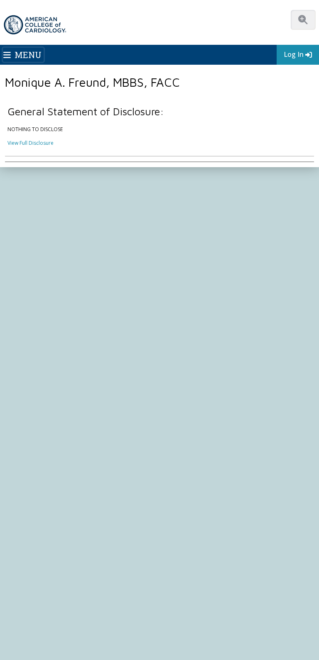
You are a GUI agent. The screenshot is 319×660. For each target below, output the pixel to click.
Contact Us (183, 480)
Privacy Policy (202, 626)
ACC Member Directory (37, 339)
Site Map (100, 634)
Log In (294, 54)
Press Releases (193, 618)
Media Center (26, 618)
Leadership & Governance (40, 204)
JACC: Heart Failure (32, 569)
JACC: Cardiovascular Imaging (44, 537)
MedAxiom (183, 464)
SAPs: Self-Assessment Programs (202, 275)
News (170, 204)
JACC (15, 498)
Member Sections (30, 315)
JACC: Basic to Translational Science (51, 521)
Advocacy (21, 220)
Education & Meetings (200, 242)
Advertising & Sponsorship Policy (132, 618)
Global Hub (23, 331)
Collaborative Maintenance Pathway (206, 307)
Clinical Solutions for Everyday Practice (55, 418)
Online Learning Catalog (192, 252)
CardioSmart (186, 448)
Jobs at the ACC (28, 244)
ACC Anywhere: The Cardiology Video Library (217, 267)
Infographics (24, 426)
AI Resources (25, 450)
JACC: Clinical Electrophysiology (46, 561)
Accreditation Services (204, 431)
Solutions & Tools (37, 376)
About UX (261, 618)
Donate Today (37, 356)
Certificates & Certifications (196, 291)
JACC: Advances (28, 505)
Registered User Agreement (255, 626)
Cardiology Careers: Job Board (46, 402)
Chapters (21, 323)
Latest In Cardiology (198, 194)
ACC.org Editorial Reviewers (110, 626)
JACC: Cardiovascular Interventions (50, 545)
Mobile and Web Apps (36, 458)
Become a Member (32, 291)
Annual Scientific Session (192, 331)
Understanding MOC (188, 315)
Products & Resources (190, 259)
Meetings (175, 323)
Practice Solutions (31, 410)
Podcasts (175, 227)
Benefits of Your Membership (44, 307)
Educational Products (35, 434)
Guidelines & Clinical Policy (195, 220)
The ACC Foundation (34, 212)
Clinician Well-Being (33, 386)
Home (51, 174)
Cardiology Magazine (189, 212)
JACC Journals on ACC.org (52, 488)
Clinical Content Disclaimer (41, 626)
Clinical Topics (34, 472)
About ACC (27, 194)
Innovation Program (33, 236)
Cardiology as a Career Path (43, 394)
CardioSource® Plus (188, 283)
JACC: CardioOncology (36, 529)
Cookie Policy (70, 634)
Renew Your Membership (39, 299)
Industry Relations (31, 259)
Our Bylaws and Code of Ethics (46, 252)
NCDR (174, 415)
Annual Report (165, 626)
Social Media (230, 618)
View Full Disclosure (30, 142)
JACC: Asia (22, 513)
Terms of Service (29, 634)
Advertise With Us (67, 618)
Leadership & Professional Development (212, 299)
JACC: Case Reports (32, 553)
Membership (79, 174)
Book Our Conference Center (44, 267)
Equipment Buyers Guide (39, 442)
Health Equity (25, 227)
